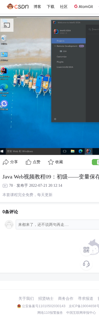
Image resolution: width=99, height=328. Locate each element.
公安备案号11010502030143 (43, 306)
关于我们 (26, 298)
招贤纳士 (46, 298)
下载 (50, 6)
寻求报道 (85, 298)
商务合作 (65, 298)
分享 (14, 162)
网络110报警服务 (50, 313)
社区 (64, 6)
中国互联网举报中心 (81, 313)
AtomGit (86, 6)
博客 (37, 6)
